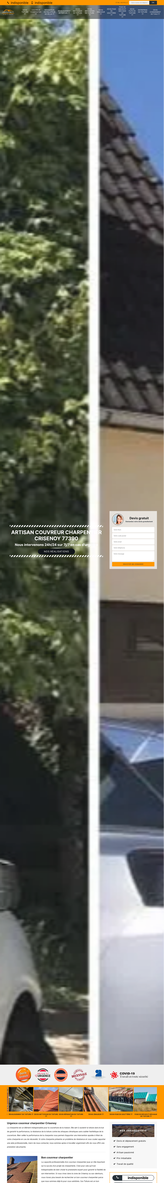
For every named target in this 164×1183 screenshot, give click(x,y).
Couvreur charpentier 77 (35, 12)
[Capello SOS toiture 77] (8, 12)
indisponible (19, 3)
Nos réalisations (56, 551)
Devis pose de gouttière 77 (111, 12)
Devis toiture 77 (25, 12)
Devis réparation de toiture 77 (89, 12)
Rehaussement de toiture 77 (64, 12)
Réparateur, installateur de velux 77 (49, 12)
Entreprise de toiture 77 (142, 12)
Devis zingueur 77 (101, 12)
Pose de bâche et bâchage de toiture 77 (122, 12)
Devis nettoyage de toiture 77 (77, 12)
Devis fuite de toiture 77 (132, 12)
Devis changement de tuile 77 (155, 12)
